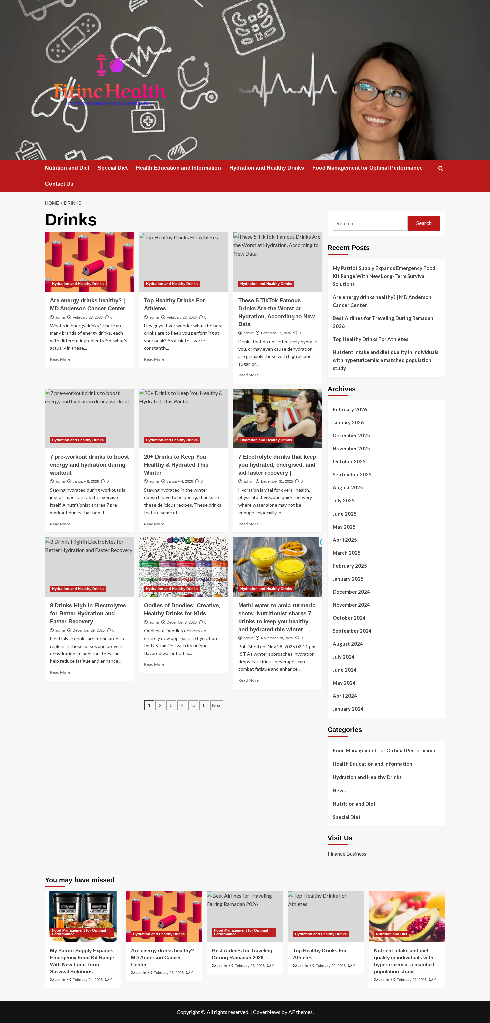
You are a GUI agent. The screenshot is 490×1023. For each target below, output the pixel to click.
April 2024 (345, 696)
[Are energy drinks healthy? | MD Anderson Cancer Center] (89, 262)
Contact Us (59, 184)
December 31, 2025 (277, 481)
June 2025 (345, 513)
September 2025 (352, 474)
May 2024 (344, 683)
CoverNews (266, 1012)
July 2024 (344, 657)
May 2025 (344, 527)
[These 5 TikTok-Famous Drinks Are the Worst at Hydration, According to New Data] (277, 262)
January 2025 (348, 579)
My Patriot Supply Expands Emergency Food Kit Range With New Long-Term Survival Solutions (384, 276)
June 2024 (345, 670)
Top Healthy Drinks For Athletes (370, 339)
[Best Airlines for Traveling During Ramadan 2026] (245, 916)
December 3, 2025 (182, 622)
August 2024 (348, 644)
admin (60, 317)
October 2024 (349, 618)
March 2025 (347, 553)
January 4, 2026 (180, 481)
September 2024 (352, 631)
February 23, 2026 (88, 317)
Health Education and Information (178, 168)
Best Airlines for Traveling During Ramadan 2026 (383, 322)
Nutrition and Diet (67, 168)
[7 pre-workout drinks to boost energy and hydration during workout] (89, 418)
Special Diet (113, 168)
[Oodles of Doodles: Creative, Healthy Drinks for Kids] (183, 567)
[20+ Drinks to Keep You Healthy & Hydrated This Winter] (183, 418)
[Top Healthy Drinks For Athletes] (183, 262)
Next (217, 705)
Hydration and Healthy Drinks (266, 168)
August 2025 (348, 487)
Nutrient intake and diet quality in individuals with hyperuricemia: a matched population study (385, 360)
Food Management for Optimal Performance (367, 168)
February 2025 (350, 566)
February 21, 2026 (412, 980)
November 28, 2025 (277, 638)
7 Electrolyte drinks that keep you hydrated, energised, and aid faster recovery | (277, 465)
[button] (441, 168)
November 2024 (351, 605)
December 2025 (351, 435)
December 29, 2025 (89, 630)
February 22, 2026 (182, 317)
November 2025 (351, 448)
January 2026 (348, 422)
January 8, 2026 (86, 481)
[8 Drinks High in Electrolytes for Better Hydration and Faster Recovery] (89, 567)
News (339, 790)
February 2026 (350, 409)
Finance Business (347, 853)
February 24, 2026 (88, 980)
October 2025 (349, 461)
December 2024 (351, 592)
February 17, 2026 (276, 333)
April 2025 (345, 540)
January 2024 (348, 709)
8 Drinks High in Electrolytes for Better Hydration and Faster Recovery (88, 613)
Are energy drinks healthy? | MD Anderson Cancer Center (382, 301)
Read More (60, 359)
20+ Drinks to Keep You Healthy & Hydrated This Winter (176, 465)
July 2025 (344, 500)
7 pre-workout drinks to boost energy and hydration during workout (89, 465)
